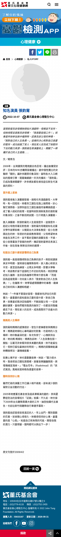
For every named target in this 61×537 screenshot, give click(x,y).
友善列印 (54, 52)
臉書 (32, 52)
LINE (47, 52)
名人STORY (32, 59)
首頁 (8, 59)
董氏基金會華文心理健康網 (14, 4)
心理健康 (19, 59)
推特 (40, 52)
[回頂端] (57, 533)
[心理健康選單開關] (30, 42)
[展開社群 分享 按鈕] (50, 533)
